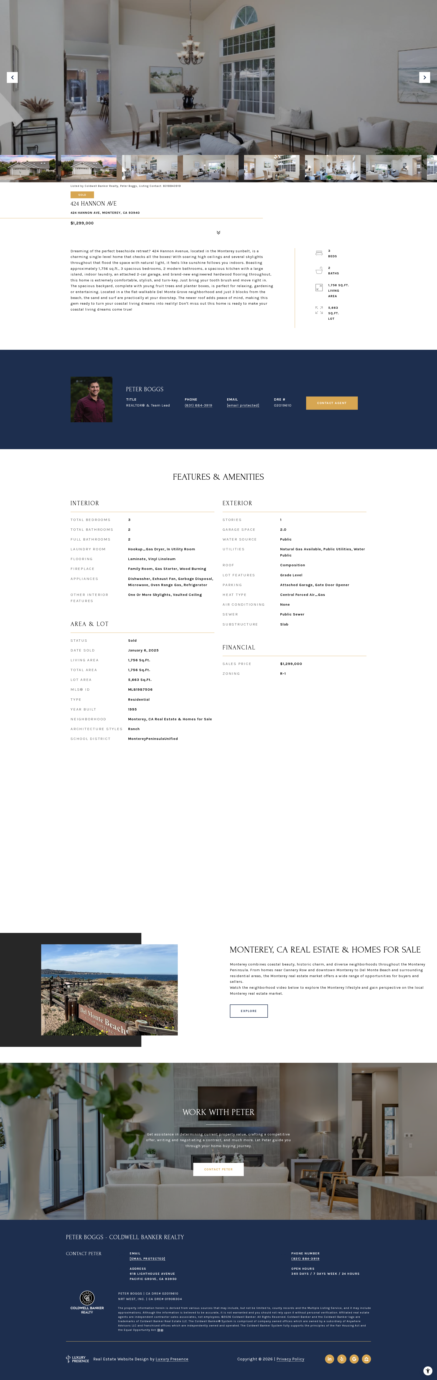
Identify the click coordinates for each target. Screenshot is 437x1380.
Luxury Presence (172, 1359)
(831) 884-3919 (198, 405)
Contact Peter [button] (218, 1169)
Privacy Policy (290, 1359)
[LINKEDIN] (329, 1359)
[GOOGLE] (354, 1359)
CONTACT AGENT (332, 403)
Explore (249, 1011)
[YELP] (341, 1359)
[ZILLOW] (366, 1359)
